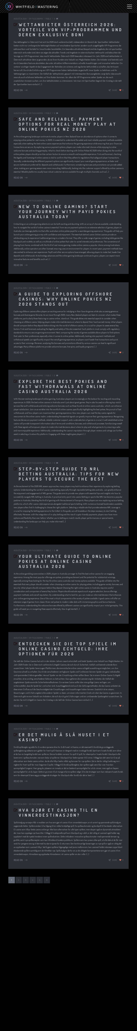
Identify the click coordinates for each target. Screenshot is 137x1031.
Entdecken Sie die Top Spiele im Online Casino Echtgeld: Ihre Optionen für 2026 (68, 648)
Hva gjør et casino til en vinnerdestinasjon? (58, 812)
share (114, 90)
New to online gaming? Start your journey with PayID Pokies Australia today (68, 211)
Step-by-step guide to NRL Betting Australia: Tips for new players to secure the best (69, 474)
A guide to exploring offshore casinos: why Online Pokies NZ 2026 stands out (66, 299)
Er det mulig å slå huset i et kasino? (64, 737)
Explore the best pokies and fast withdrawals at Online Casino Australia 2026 (63, 386)
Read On (18, 90)
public (48, 18)
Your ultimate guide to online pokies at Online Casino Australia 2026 (65, 561)
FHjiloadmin (37, 18)
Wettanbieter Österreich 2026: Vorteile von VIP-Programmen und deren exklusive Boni (71, 29)
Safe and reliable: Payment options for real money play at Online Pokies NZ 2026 (68, 124)
